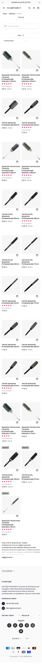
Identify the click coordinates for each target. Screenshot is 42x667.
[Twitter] (15, 625)
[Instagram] (27, 625)
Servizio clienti (8, 615)
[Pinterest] (21, 631)
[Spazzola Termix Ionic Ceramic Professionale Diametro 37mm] (11, 412)
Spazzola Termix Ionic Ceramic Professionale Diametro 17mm (31, 430)
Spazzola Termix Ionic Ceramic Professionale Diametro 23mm (31, 78)
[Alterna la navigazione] (4, 8)
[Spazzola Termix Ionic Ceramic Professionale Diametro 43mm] (11, 59)
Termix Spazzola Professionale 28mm (30, 345)
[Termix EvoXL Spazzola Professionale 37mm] (31, 459)
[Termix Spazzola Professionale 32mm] (31, 107)
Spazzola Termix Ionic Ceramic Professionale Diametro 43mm (11, 78)
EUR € (17, 638)
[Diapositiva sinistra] (3, 2)
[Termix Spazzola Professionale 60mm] (11, 107)
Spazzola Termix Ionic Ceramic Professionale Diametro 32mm (11, 169)
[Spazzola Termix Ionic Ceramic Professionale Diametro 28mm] (31, 151)
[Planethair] (14, 7)
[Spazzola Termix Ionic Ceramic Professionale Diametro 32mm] (11, 151)
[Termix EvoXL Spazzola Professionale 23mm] (11, 244)
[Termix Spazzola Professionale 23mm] (11, 329)
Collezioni (12, 13)
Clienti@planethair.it (13, 608)
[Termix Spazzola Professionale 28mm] (31, 329)
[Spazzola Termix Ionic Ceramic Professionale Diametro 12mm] (11, 505)
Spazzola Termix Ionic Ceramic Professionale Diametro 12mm (11, 524)
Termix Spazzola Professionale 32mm (30, 124)
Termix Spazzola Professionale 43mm (30, 384)
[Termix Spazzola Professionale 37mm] (11, 368)
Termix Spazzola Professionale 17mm (30, 302)
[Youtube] (21, 625)
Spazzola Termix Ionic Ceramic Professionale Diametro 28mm (31, 169)
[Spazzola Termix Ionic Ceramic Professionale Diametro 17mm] (31, 412)
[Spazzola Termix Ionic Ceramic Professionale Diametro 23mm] (31, 59)
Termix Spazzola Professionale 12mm (10, 302)
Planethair (14, 656)
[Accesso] (34, 8)
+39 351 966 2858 (12, 603)
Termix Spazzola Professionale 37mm (10, 384)
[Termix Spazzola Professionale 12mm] (11, 285)
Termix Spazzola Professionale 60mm (10, 124)
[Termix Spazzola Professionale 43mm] (31, 368)
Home (5, 13)
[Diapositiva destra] (39, 2)
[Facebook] (9, 625)
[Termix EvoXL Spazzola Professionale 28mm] (31, 199)
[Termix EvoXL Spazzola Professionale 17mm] (31, 244)
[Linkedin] (33, 625)
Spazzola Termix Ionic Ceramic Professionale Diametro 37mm (11, 430)
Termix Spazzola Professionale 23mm (10, 345)
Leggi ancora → (8, 557)
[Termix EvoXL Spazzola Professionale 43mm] (11, 459)
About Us (25, 615)
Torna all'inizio (7, 571)
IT (26, 638)
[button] (29, 8)
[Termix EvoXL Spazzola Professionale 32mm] (11, 199)
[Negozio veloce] (17, 70)
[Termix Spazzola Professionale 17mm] (31, 285)
